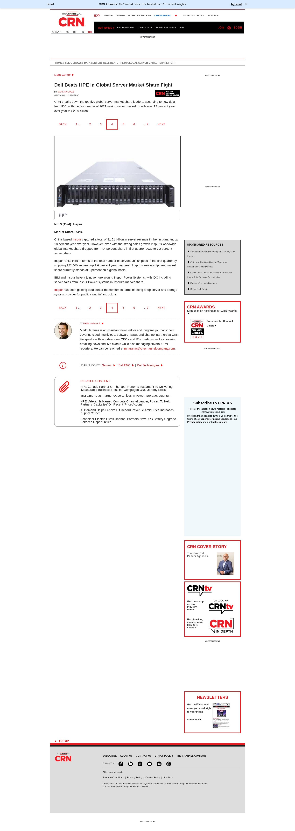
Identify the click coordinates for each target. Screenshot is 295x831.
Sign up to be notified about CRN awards (212, 311)
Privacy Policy (134, 777)
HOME (58, 62)
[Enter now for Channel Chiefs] (199, 338)
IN (60, 32)
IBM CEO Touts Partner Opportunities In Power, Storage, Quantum (125, 395)
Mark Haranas (66, 92)
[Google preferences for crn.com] (167, 93)
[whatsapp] (168, 763)
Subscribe (193, 719)
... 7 (146, 124)
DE (74, 32)
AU (67, 32)
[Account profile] (229, 28)
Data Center (62, 74)
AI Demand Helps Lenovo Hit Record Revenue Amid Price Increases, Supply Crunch (127, 411)
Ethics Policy (164, 755)
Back (63, 124)
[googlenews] (159, 763)
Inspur (77, 239)
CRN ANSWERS (162, 15)
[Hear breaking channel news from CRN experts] (221, 625)
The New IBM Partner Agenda (196, 555)
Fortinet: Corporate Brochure (203, 283)
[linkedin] (130, 763)
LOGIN (238, 27)
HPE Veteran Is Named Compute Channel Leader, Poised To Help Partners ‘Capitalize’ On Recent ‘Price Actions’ (125, 403)
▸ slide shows (72, 62)
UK (82, 32)
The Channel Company (191, 755)
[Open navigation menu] (97, 15)
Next (161, 124)
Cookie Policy (152, 777)
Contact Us (143, 755)
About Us (126, 755)
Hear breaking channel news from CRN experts (195, 623)
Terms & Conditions (113, 777)
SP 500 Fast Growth (166, 27)
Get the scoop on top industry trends (195, 605)
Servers (107, 365)
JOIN (221, 27)
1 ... (78, 124)
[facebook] (120, 763)
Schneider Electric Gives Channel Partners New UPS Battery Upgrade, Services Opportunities (128, 420)
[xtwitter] (139, 763)
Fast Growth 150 (125, 27)
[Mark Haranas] (63, 338)
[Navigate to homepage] (71, 27)
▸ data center (91, 62)
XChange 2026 (144, 27)
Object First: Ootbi (198, 289)
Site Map (168, 777)
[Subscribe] (221, 727)
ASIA (55, 32)
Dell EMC (124, 365)
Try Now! (236, 4)
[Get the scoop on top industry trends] (221, 607)
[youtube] (149, 763)
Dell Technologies (148, 365)
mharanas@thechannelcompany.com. (150, 348)
